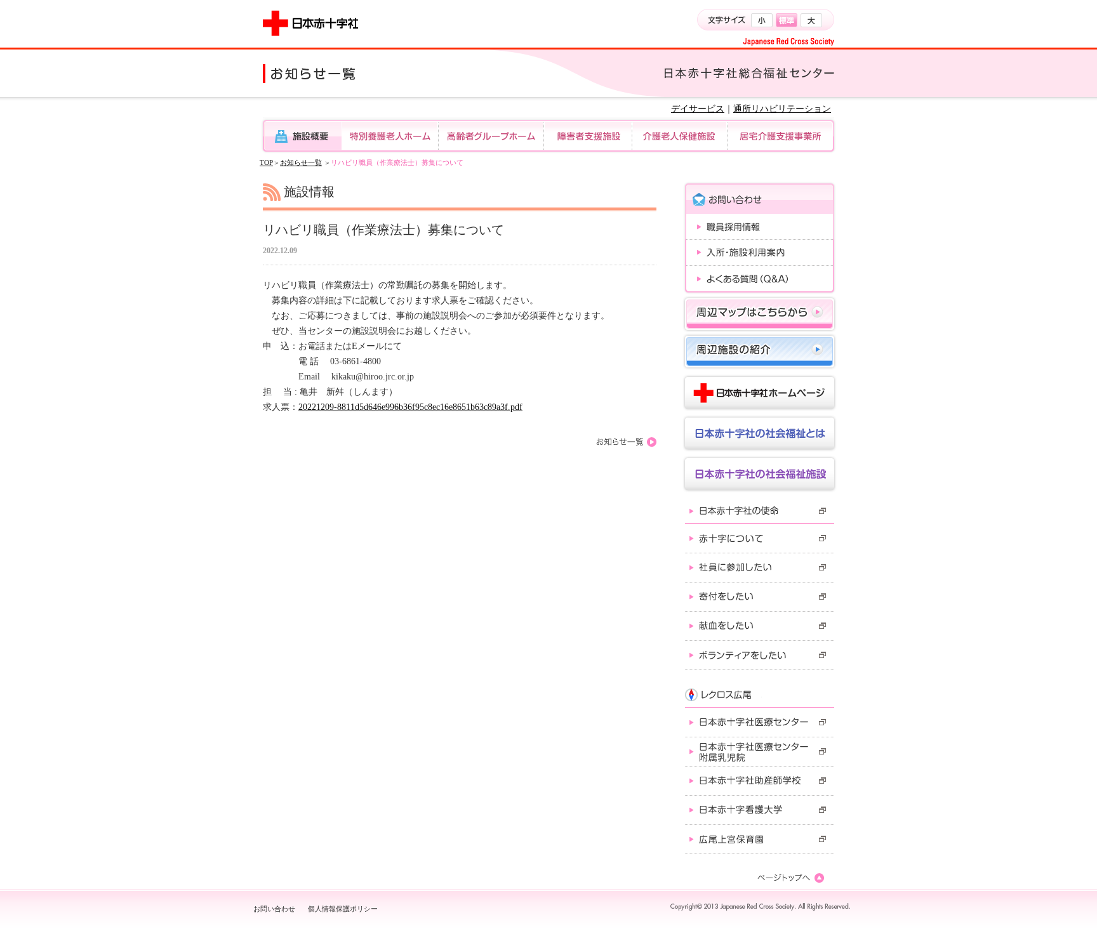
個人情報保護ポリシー (343, 909)
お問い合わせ (274, 909)
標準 (786, 20)
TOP (266, 162)
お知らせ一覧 (301, 162)
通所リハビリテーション (782, 109)
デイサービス (697, 109)
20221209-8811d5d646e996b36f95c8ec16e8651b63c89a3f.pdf (410, 407)
